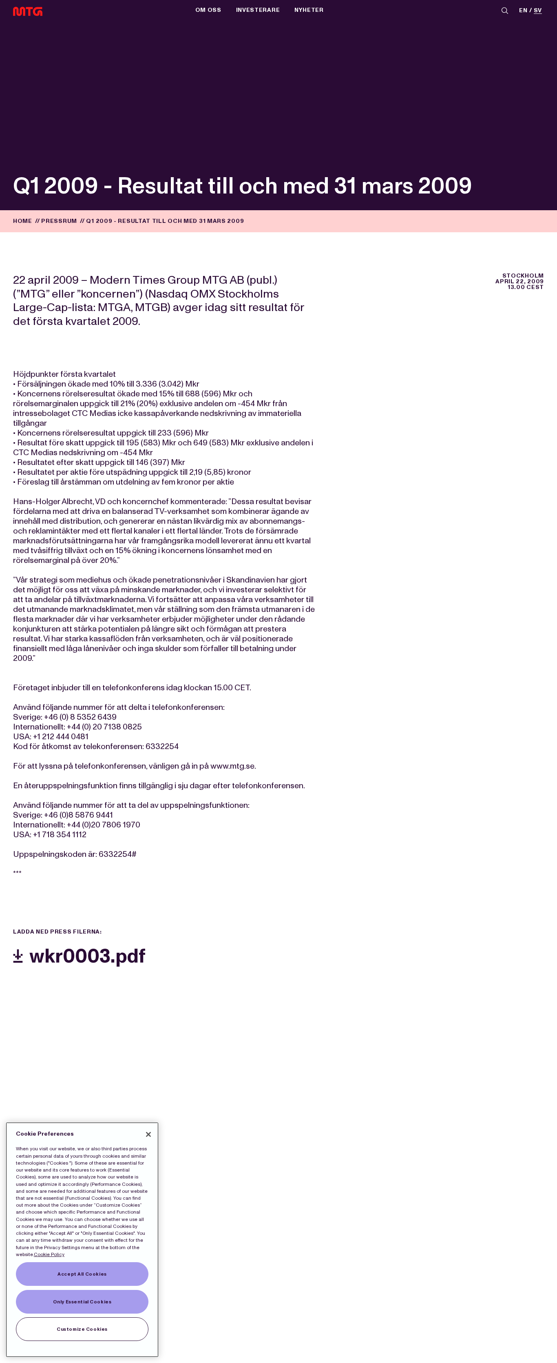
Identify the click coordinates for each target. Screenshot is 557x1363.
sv (538, 11)
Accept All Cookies (81, 1274)
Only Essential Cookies (82, 1302)
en (523, 11)
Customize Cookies (82, 1329)
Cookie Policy (49, 1254)
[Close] (148, 1134)
